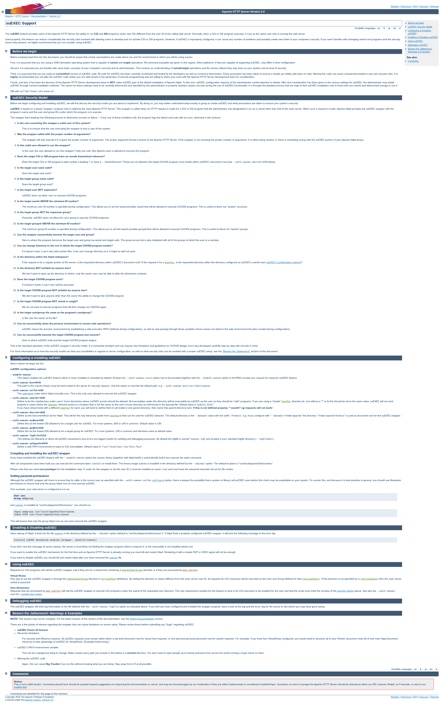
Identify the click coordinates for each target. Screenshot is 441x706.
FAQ (415, 6)
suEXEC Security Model (420, 27)
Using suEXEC (415, 41)
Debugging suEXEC (418, 45)
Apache (9, 16)
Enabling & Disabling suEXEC (423, 37)
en (379, 28)
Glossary (423, 6)
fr (384, 28)
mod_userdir (190, 570)
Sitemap (434, 6)
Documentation (38, 16)
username (27, 393)
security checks (345, 590)
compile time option (31, 594)
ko (395, 28)
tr (400, 28)
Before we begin (416, 23)
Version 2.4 (54, 16)
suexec (19, 505)
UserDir (170, 262)
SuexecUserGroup (132, 570)
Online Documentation (142, 618)
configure (158, 480)
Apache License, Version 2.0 (39, 700)
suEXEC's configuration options (283, 262)
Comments (413, 61)
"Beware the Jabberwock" (236, 351)
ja (389, 28)
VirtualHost (108, 579)
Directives (406, 6)
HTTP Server (22, 16)
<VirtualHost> (311, 579)
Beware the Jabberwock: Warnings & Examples (420, 50)
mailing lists (20, 687)
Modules (395, 6)
